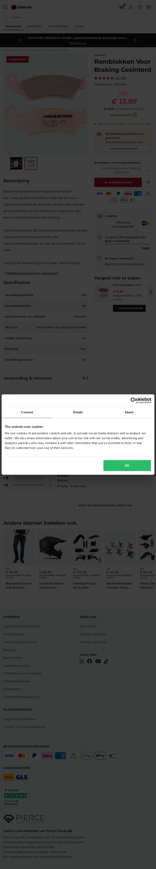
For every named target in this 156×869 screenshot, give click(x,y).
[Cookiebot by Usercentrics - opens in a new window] (133, 400)
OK (127, 465)
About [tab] (129, 412)
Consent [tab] (27, 412)
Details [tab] (78, 412)
